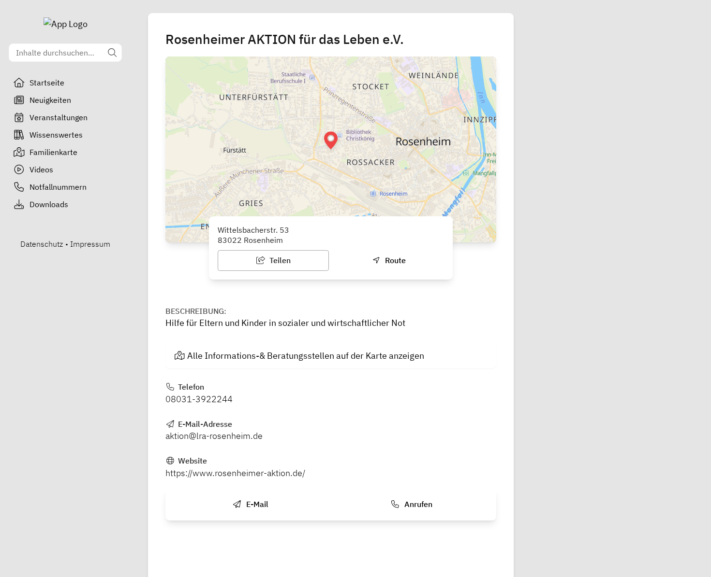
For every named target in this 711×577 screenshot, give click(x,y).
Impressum (90, 244)
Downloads (49, 204)
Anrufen (417, 504)
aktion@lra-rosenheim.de (214, 435)
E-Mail (256, 504)
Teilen (279, 260)
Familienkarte (53, 152)
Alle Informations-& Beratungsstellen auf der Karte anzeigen (305, 355)
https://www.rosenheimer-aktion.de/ (235, 472)
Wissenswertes (56, 135)
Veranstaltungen (59, 117)
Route (394, 260)
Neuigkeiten (50, 100)
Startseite (47, 82)
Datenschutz (41, 244)
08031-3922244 (199, 399)
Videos (41, 169)
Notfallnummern (58, 187)
